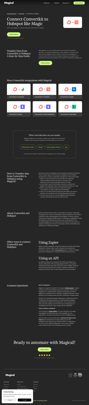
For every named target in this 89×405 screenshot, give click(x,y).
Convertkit (21, 13)
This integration (59, 250)
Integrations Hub (11, 13)
